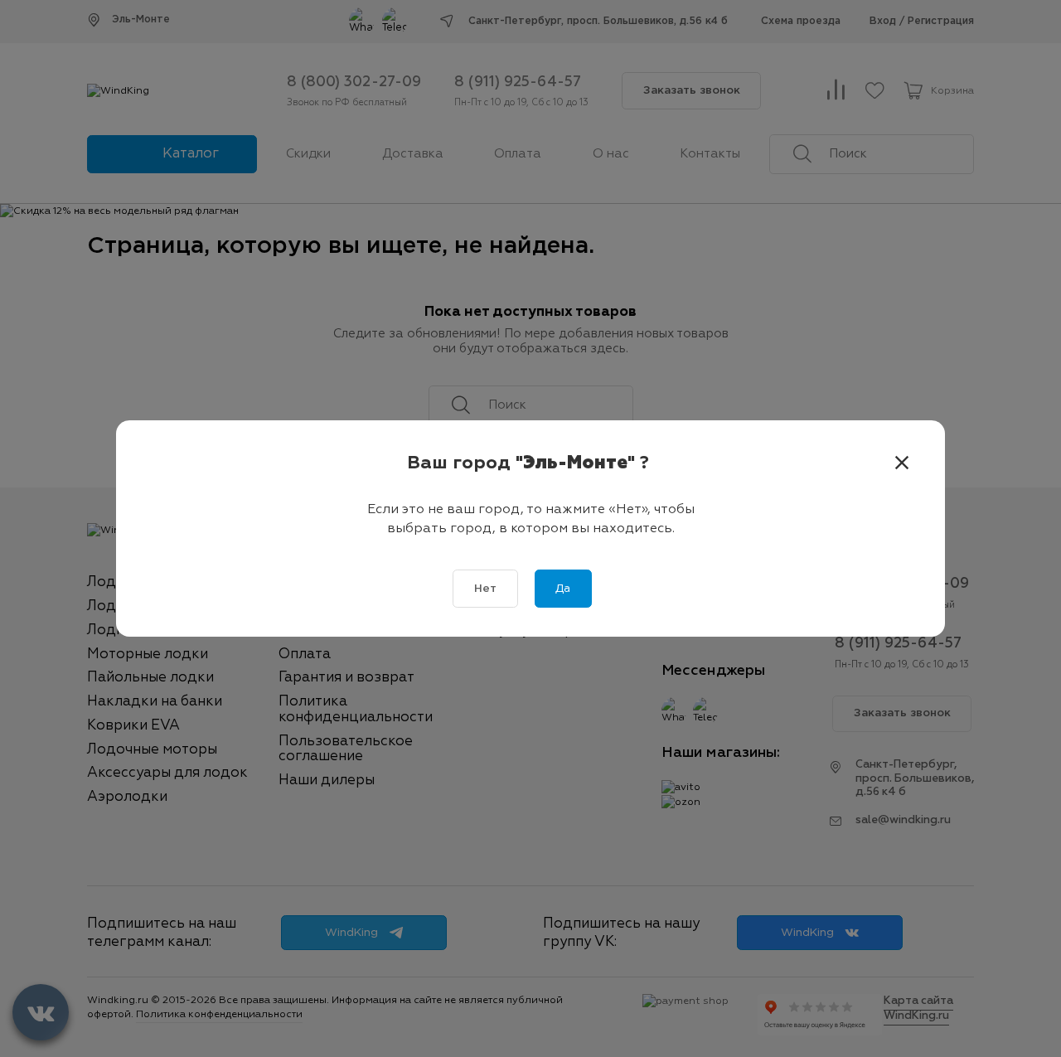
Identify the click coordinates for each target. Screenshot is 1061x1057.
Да (562, 589)
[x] (901, 463)
